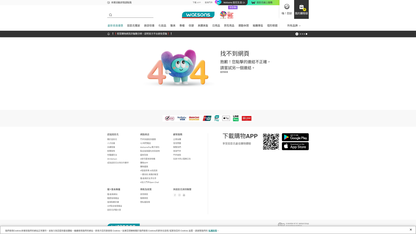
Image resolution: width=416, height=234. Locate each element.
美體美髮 (203, 25)
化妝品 (162, 25)
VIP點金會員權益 (114, 206)
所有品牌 (292, 25)
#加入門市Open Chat (149, 182)
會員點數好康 (113, 202)
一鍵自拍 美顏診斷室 (149, 174)
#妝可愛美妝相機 (147, 159)
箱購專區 (258, 25)
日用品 (216, 25)
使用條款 (144, 194)
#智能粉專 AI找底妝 (148, 170)
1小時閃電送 (145, 143)
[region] (208, 230)
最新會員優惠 (115, 25)
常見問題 (177, 143)
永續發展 (111, 147)
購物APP (144, 163)
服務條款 (144, 198)
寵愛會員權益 (113, 198)
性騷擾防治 (112, 155)
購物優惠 (144, 167)
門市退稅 (177, 155)
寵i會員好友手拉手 (148, 178)
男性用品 (229, 25)
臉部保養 (149, 25)
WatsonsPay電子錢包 (149, 147)
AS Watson (112, 159)
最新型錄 (144, 155)
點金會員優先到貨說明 (150, 151)
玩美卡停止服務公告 (182, 159)
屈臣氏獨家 (133, 25)
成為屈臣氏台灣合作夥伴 (118, 163)
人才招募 (111, 143)
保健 (191, 25)
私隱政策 (212, 230)
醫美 (173, 25)
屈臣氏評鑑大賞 (114, 210)
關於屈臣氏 (112, 139)
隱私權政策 (145, 202)
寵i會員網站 (112, 194)
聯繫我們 (177, 147)
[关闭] (410, 229)
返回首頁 (224, 72)
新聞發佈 (111, 151)
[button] (301, 9)
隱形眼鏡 (272, 25)
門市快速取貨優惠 (148, 139)
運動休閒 (243, 25)
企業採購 (177, 139)
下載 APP (197, 2)
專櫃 (182, 25)
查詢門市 (209, 2)
